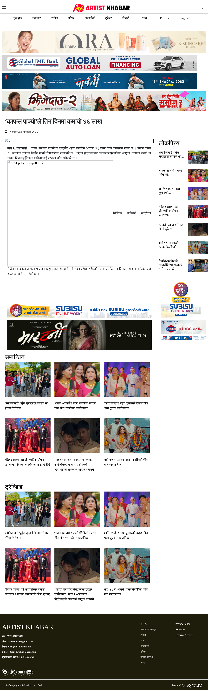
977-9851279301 (15, 636)
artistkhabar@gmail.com (20, 641)
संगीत (54, 18)
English (184, 18)
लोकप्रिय (169, 143)
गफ (142, 640)
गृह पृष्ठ (17, 18)
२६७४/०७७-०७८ (26, 657)
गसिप (71, 18)
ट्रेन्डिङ (14, 486)
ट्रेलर (108, 18)
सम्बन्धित (14, 357)
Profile (164, 18)
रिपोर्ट (125, 18)
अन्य (144, 18)
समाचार (36, 18)
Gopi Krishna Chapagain (23, 652)
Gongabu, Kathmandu (19, 646)
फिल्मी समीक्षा (147, 657)
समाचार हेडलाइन (148, 629)
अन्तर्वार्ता (90, 18)
